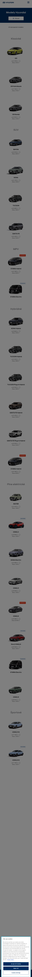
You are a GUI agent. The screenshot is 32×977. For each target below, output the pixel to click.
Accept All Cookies (16, 964)
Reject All (15, 968)
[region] (16, 957)
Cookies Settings (16, 972)
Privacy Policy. (10, 959)
